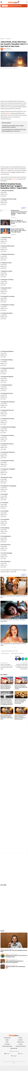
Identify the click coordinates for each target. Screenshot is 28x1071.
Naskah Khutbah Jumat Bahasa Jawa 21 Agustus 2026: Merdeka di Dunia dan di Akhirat (21, 686)
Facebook (8, 1053)
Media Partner (13, 1048)
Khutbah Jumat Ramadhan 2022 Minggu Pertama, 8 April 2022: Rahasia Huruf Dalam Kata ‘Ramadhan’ (21, 666)
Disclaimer (7, 1044)
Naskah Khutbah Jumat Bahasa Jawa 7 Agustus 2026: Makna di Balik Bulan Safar (7, 717)
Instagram (15, 1055)
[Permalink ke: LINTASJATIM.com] (2, 49)
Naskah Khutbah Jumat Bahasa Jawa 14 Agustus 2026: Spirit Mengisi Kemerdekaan (20, 701)
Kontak (20, 1044)
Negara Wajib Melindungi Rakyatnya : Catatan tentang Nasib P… (15, 961)
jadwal (9, 113)
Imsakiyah (14, 179)
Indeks (7, 1040)
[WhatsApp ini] (26, 658)
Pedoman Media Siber (7, 1046)
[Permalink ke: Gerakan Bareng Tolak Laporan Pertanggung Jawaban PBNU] (14, 940)
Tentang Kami (7, 1037)
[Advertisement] (14, 23)
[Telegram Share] (22, 658)
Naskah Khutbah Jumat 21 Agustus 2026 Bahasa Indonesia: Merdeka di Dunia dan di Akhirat (7, 686)
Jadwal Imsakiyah (5, 653)
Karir (7, 1042)
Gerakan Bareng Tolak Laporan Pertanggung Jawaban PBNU (14, 951)
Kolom (2, 931)
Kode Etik (20, 1040)
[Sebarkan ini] (16, 658)
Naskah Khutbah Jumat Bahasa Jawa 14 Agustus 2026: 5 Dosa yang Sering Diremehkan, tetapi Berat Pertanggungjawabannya (7, 702)
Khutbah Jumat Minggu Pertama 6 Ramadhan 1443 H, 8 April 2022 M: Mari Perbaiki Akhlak (7, 666)
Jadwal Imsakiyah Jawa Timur (17, 653)
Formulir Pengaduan (21, 1046)
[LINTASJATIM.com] (14, 2)
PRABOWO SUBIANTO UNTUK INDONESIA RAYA (15, 967)
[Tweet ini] (19, 658)
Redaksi (20, 1037)
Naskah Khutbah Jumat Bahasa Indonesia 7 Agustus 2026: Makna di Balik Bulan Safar (20, 717)
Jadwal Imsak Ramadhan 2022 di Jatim (9, 651)
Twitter (21, 1053)
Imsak (6, 170)
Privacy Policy (20, 1042)
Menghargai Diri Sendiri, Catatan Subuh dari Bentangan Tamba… (16, 956)
